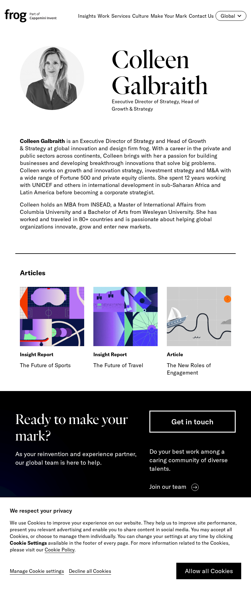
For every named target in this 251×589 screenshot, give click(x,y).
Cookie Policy (59, 550)
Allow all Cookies (209, 571)
